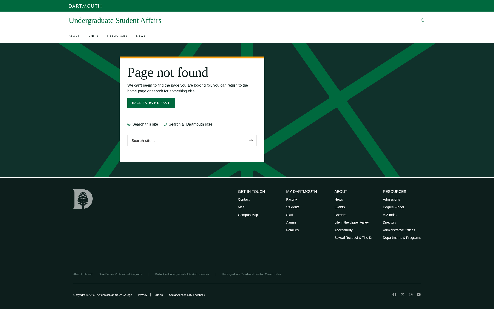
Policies (158, 294)
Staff (289, 215)
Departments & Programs (402, 238)
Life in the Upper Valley (351, 222)
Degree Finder (393, 207)
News (338, 199)
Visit (241, 207)
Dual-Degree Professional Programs (121, 274)
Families (292, 230)
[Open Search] (423, 20)
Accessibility (343, 230)
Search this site (145, 124)
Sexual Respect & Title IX (353, 238)
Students (292, 207)
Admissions (391, 199)
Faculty (291, 199)
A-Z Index (390, 215)
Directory (389, 222)
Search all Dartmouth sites (190, 124)
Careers (340, 215)
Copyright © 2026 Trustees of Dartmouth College (102, 294)
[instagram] (411, 294)
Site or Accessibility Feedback (187, 294)
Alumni (291, 222)
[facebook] (394, 294)
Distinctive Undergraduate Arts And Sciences (182, 274)
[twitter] (403, 294)
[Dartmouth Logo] (85, 6)
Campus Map (248, 215)
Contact (244, 199)
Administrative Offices (399, 230)
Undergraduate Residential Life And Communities (251, 274)
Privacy (142, 294)
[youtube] (419, 294)
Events (339, 207)
